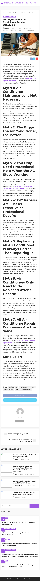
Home (5, 518)
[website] (20, 424)
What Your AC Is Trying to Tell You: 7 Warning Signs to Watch (24, 456)
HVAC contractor (9, 16)
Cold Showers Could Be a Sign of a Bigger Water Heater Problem (24, 493)
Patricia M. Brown (19, 485)
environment (27, 28)
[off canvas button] (2, 3)
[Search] (37, 3)
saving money (18, 30)
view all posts (19, 420)
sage (12, 30)
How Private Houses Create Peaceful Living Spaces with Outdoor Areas (17, 566)
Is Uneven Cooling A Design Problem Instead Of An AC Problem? (24, 482)
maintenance (6, 30)
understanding (30, 30)
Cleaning (6, 539)
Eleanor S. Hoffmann (20, 497)
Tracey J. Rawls (19, 474)
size (24, 30)
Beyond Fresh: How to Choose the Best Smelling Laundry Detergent (19, 544)
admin (7, 28)
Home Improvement (9, 528)
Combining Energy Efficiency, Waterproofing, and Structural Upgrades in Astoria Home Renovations (22, 468)
